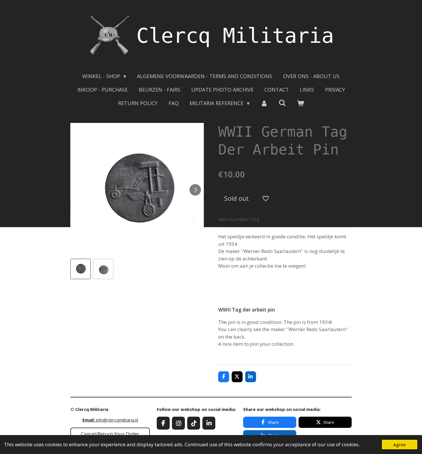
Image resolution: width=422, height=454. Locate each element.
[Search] (282, 103)
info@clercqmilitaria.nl (110, 420)
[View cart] (300, 103)
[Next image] (195, 190)
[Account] (264, 103)
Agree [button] (399, 444)
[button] (80, 269)
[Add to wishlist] (265, 198)
